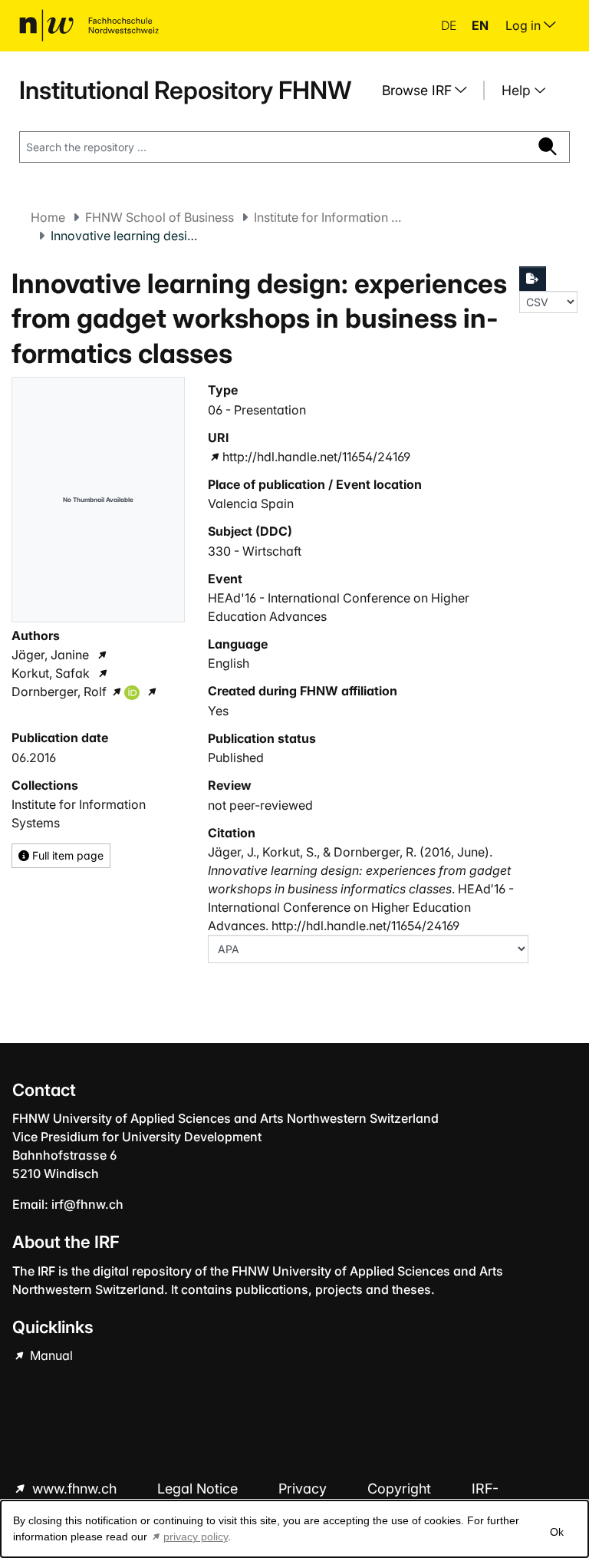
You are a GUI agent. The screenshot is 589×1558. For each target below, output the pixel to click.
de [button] (450, 25)
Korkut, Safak (51, 673)
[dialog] (294, 1529)
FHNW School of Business (159, 217)
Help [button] (518, 90)
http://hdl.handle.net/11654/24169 (316, 456)
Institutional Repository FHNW (185, 90)
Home (48, 217)
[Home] (89, 25)
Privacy (304, 1488)
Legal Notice (199, 1488)
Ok (557, 1532)
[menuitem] (430, 90)
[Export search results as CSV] (533, 278)
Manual (50, 1355)
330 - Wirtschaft (254, 551)
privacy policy (195, 1536)
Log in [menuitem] (524, 25)
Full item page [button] (66, 855)
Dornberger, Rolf (59, 691)
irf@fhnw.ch (87, 1204)
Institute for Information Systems (330, 217)
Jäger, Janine (50, 654)
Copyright (401, 1488)
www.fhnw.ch (74, 1488)
